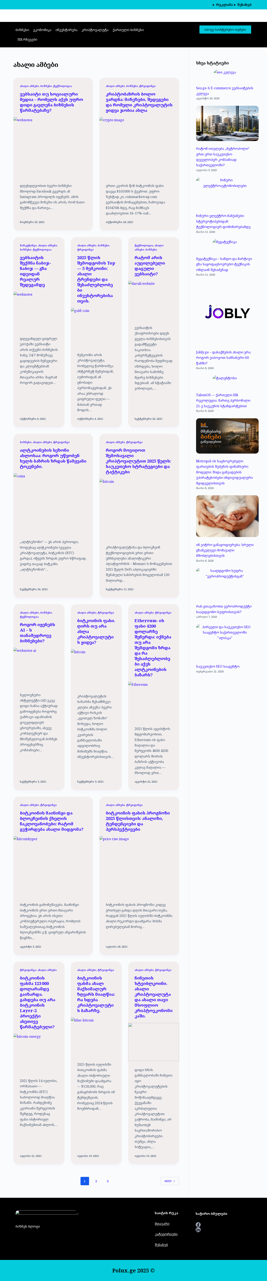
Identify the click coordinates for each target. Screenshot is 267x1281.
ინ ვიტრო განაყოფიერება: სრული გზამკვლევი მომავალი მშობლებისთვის (225, 550)
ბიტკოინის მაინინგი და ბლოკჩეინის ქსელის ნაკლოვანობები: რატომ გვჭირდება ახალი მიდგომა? (51, 821)
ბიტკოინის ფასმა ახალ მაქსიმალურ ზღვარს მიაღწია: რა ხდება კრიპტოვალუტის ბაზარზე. (96, 994)
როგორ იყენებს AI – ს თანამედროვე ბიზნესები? (37, 633)
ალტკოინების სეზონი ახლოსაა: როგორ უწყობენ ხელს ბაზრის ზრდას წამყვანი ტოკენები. (53, 458)
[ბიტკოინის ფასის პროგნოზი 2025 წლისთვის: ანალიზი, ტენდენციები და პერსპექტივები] (139, 866)
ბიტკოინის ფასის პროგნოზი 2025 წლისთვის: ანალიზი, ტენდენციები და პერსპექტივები (138, 821)
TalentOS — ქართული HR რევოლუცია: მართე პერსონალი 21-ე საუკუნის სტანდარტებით (223, 400)
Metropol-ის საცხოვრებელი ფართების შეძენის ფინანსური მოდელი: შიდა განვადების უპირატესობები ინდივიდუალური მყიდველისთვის (224, 472)
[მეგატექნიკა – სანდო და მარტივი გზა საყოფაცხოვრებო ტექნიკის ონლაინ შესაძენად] (225, 246)
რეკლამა (224, 4)
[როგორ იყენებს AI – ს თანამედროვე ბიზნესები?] (39, 667)
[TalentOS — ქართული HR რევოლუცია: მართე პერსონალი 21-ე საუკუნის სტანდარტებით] (225, 382)
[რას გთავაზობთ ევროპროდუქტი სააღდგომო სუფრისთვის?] (225, 584)
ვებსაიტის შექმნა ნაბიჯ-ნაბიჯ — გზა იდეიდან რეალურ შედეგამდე (35, 271)
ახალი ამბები (29, 86)
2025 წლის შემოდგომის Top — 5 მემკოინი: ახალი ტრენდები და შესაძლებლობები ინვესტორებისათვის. (96, 279)
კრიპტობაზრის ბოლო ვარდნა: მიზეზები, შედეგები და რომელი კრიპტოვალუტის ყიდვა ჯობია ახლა (139, 102)
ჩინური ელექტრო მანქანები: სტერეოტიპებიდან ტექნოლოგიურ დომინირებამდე (223, 221)
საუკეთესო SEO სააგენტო (217, 666)
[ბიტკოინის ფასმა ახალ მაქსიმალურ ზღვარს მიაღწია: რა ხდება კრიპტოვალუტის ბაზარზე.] (96, 1036)
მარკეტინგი (28, 245)
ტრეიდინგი (147, 86)
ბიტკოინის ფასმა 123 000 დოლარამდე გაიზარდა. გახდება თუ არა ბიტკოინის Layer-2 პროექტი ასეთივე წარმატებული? (37, 1002)
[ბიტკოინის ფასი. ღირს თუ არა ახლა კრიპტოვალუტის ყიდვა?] (96, 668)
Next (168, 1181)
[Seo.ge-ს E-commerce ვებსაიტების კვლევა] (225, 75)
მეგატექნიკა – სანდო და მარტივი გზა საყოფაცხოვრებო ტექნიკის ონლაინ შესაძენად (224, 264)
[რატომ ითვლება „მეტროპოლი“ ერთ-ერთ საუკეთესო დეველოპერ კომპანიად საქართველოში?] (227, 123)
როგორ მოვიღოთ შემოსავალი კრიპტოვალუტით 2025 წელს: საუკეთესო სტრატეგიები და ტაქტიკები (138, 461)
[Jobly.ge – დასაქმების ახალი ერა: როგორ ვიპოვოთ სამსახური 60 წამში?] (227, 313)
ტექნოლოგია (62, 86)
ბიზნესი (46, 86)
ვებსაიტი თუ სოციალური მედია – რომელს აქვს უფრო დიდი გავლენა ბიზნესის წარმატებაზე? (51, 102)
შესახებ (244, 4)
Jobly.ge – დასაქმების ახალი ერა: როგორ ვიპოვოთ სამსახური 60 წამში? (223, 358)
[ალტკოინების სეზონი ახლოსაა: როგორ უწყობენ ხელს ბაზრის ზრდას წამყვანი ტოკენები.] (53, 503)
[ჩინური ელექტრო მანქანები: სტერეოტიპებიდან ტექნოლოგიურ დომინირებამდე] (225, 193)
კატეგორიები (166, 1234)
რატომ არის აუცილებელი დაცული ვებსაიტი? (150, 266)
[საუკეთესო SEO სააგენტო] (225, 642)
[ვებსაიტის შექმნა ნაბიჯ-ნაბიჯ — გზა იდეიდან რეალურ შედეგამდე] (39, 311)
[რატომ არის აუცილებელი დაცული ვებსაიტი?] (153, 300)
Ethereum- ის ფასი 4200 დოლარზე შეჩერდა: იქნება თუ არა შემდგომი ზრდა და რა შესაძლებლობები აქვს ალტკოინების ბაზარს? (153, 648)
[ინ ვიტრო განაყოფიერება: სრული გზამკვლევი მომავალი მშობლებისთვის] (227, 516)
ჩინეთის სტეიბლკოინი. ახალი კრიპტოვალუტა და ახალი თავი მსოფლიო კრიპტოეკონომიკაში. (154, 997)
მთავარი (162, 1223)
